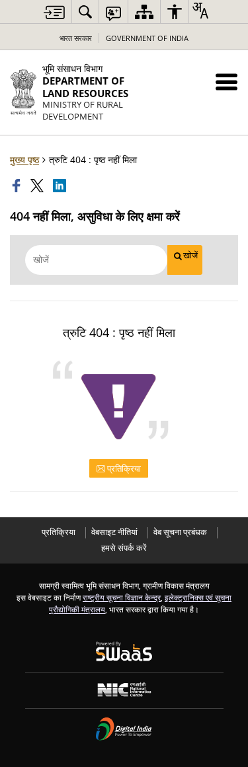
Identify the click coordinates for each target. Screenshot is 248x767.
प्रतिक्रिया (123, 468)
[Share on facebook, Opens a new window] (18, 186)
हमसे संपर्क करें (124, 548)
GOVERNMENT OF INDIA (147, 38)
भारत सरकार (76, 38)
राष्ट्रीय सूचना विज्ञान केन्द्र (122, 597)
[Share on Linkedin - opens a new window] (61, 186)
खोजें (190, 255)
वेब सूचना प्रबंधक (180, 532)
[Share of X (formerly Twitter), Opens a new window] (38, 186)
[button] (226, 81)
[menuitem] (85, 11)
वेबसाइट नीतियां (114, 532)
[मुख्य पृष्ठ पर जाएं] (54, 12)
